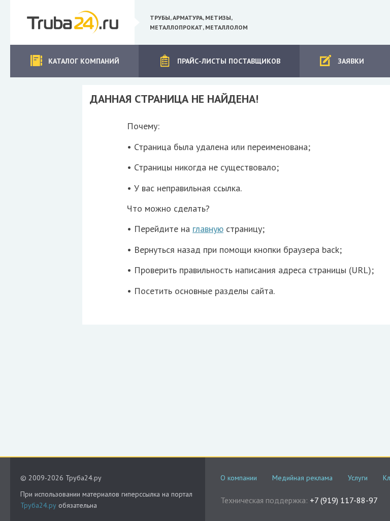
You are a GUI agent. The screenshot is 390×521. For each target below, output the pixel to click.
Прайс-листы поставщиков (228, 61)
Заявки (351, 61)
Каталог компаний (83, 61)
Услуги (358, 477)
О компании (238, 477)
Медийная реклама (302, 477)
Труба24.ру (38, 505)
